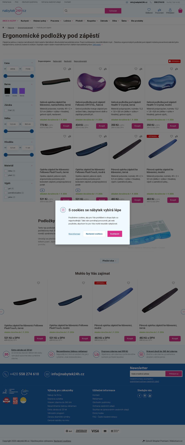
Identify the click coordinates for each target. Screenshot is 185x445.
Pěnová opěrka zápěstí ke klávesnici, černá (158, 326)
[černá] (7, 92)
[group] (25, 312)
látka (11, 171)
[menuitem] (10, 20)
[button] (25, 336)
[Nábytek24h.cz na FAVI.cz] (6, 401)
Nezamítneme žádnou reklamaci (71, 351)
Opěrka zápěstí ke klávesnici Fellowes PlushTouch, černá (23, 326)
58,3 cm (28, 124)
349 (11, 69)
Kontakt (67, 2)
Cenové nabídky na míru (58, 420)
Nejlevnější (57, 61)
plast (11, 175)
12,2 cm (13, 124)
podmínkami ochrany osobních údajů (144, 381)
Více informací (74, 234)
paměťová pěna (15, 193)
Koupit (66, 126)
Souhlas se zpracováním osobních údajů (111, 409)
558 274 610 (24, 374)
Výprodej (175, 61)
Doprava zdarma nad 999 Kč (114, 351)
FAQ (16, 2)
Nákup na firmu (54, 395)
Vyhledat (113, 11)
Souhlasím (114, 234)
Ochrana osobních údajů (51, 2)
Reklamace (7, 2)
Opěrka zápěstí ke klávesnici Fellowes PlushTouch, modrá (68, 326)
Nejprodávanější (80, 61)
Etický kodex (98, 413)
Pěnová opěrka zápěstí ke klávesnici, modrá (113, 326)
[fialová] (22, 92)
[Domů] (3, 27)
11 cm (28, 148)
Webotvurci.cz (176, 441)
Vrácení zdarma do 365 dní (60, 402)
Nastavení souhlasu (94, 234)
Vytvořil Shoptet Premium (156, 441)
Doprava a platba (55, 399)
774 (27, 69)
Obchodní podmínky (30, 2)
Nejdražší (67, 61)
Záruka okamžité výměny (59, 417)
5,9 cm (12, 148)
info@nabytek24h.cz (67, 374)
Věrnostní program (56, 413)
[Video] (56, 190)
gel (10, 188)
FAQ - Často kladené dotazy (105, 417)
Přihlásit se (173, 373)
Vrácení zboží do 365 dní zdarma (161, 351)
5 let (11, 110)
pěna (11, 197)
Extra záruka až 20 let (21, 350)
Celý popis (97, 45)
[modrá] (15, 92)
